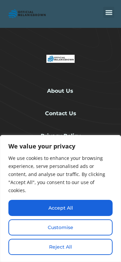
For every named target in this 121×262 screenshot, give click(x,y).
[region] (60, 198)
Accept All (60, 208)
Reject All (60, 247)
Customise (60, 227)
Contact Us (60, 113)
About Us (60, 91)
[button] (108, 12)
